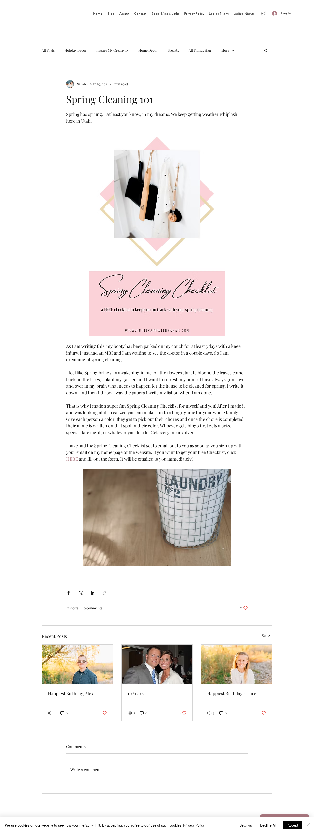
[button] (266, 50)
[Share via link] (104, 592)
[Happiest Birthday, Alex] (77, 664)
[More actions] (245, 84)
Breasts (173, 50)
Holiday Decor (76, 50)
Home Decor (148, 50)
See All (267, 635)
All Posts (48, 50)
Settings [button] (245, 825)
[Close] (308, 825)
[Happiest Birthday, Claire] (236, 664)
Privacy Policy (194, 825)
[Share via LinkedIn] (92, 592)
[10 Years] (157, 664)
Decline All (268, 825)
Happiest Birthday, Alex (70, 693)
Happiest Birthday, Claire (231, 693)
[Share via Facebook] (68, 592)
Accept (293, 825)
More (225, 50)
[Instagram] (263, 13)
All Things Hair (200, 50)
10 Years (136, 693)
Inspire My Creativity (112, 50)
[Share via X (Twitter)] (80, 592)
